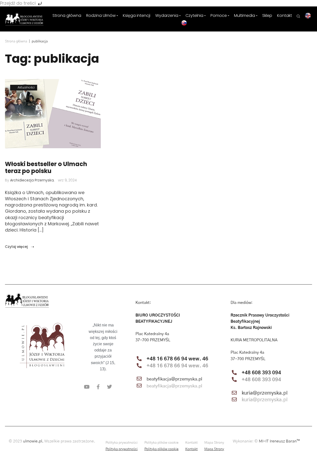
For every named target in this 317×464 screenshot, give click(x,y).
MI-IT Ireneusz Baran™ (279, 441)
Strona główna (16, 41)
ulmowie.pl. (33, 441)
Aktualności (26, 87)
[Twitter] (109, 386)
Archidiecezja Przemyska (32, 180)
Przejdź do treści (18, 3)
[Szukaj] (298, 15)
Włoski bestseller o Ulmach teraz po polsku (46, 168)
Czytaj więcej (17, 246)
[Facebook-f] (98, 386)
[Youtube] (86, 386)
